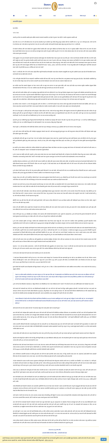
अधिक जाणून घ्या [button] (49, 440)
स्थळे (54, 15)
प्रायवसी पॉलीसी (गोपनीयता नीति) (49, 433)
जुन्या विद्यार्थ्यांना (68, 15)
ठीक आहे (103, 439)
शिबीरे (40, 15)
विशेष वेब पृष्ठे (83, 15)
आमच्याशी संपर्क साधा (62, 433)
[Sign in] (95, 3)
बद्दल (26, 15)
